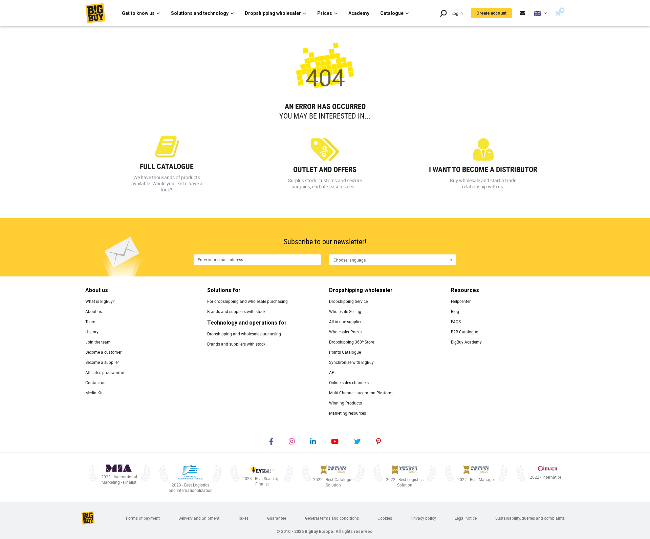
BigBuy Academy (466, 342)
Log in (457, 13)
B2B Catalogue (464, 331)
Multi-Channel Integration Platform (361, 392)
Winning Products (345, 403)
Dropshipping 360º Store (351, 342)
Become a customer (103, 352)
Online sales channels (349, 382)
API (332, 372)
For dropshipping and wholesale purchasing (247, 301)
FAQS (456, 321)
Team (90, 321)
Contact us (95, 382)
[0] (558, 13)
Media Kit (94, 392)
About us (93, 311)
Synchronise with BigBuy (351, 362)
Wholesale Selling (345, 311)
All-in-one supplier (345, 321)
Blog (455, 311)
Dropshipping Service (348, 301)
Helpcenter (461, 301)
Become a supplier (102, 362)
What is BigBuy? (100, 301)
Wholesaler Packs (345, 331)
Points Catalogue (345, 352)
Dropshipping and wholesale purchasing (244, 333)
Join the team (98, 342)
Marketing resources (347, 413)
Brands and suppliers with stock (236, 311)
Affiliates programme (104, 372)
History (92, 331)
